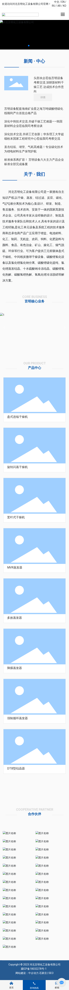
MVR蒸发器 (14, 567)
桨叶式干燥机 (16, 517)
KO (64, 5)
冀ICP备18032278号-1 (34, 968)
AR (59, 5)
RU (53, 5)
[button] (28, 45)
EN (63, 1)
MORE (10, 420)
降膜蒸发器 (14, 668)
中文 (56, 1)
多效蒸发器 (14, 617)
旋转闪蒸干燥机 (17, 467)
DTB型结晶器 (16, 768)
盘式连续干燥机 (17, 417)
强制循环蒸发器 (17, 718)
